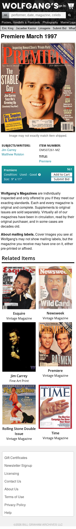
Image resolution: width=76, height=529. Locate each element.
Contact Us (12, 481)
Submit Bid (59, 28)
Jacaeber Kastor (26, 28)
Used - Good (28, 174)
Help (8, 512)
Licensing (11, 473)
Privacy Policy (15, 504)
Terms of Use (14, 496)
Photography (50, 22)
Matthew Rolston (13, 154)
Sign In (61, 5)
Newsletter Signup (18, 465)
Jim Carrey (9, 150)
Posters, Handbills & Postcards (21, 22)
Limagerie (44, 28)
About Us (11, 489)
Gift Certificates (15, 457)
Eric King (7, 28)
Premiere (45, 161)
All (5, 15)
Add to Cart (62, 174)
